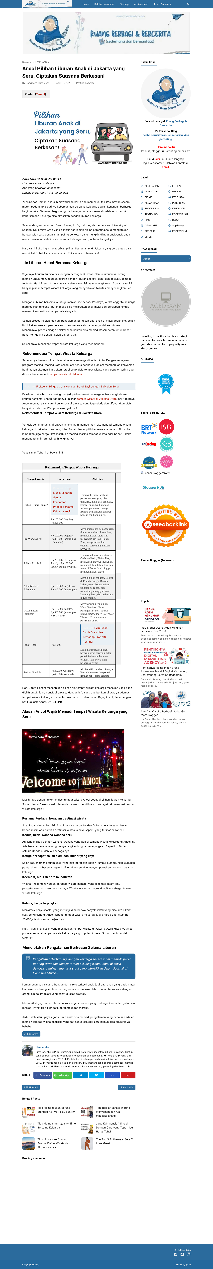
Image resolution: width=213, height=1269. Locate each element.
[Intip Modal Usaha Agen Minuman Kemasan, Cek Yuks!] (166, 623)
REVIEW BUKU (180, 214)
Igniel (188, 1264)
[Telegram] (80, 1075)
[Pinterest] (128, 1075)
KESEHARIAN (32, 1034)
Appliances (178, 225)
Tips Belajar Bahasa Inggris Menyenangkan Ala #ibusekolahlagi (113, 1111)
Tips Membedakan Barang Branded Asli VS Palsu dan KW (56, 1109)
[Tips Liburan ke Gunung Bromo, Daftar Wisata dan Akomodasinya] (28, 1143)
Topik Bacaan (161, 4)
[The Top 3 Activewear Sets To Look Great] (87, 1143)
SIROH (148, 236)
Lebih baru (31, 1087)
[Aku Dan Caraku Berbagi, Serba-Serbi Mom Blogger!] (166, 707)
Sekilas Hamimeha (104, 4)
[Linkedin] (112, 1075)
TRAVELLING (152, 208)
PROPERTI (150, 231)
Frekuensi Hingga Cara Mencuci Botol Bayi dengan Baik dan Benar (78, 386)
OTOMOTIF (151, 225)
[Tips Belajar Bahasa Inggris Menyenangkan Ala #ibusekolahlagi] (87, 1112)
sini (157, 159)
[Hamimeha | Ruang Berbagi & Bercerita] (47, 3)
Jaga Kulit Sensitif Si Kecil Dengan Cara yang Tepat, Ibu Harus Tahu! (114, 1127)
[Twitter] (96, 1075)
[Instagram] (189, 1255)
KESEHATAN (179, 197)
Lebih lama (126, 1087)
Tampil (40, 94)
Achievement (141, 4)
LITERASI (177, 185)
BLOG (175, 219)
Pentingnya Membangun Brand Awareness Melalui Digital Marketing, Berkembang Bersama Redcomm (164, 671)
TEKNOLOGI (151, 214)
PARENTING (151, 191)
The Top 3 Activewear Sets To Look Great (115, 1141)
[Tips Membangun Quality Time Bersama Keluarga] (28, 1127)
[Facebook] (176, 1255)
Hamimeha (42, 1047)
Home (86, 4)
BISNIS (148, 197)
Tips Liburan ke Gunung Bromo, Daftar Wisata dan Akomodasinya (53, 1143)
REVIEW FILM (179, 231)
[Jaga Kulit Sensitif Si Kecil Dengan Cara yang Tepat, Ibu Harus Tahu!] (87, 1127)
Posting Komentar (85, 82)
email (165, 167)
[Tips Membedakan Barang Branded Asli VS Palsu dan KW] (28, 1112)
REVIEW (176, 191)
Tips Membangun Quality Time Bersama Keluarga (56, 1125)
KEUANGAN (178, 208)
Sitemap (124, 4)
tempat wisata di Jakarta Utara (97, 398)
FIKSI (147, 219)
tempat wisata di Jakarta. (66, 374)
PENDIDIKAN (179, 202)
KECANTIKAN (152, 202)
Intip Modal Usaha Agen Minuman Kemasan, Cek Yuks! (162, 629)
